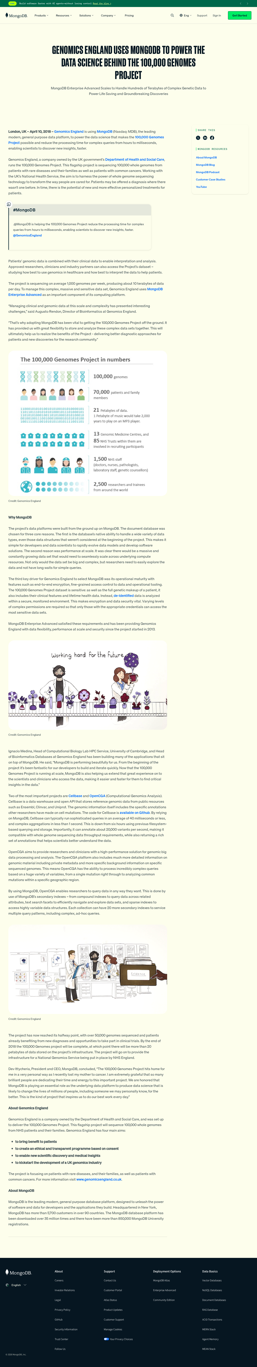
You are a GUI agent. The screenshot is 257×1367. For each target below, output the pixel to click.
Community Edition (164, 1300)
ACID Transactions (212, 1319)
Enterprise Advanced (164, 1290)
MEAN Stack (208, 1349)
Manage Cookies (113, 1329)
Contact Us (110, 1280)
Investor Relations (65, 1290)
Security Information (66, 1329)
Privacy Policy (62, 1309)
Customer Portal (113, 1290)
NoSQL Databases (212, 1290)
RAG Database (210, 1309)
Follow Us (60, 1349)
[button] (185, 15)
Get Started (239, 15)
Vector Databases (212, 1280)
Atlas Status (110, 1300)
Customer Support (114, 1319)
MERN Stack (209, 1329)
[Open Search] (172, 15)
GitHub (58, 1319)
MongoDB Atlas (161, 1280)
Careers (59, 1280)
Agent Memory (210, 1339)
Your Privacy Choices (121, 1339)
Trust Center (61, 1339)
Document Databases (214, 1300)
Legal (58, 1300)
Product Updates (113, 1309)
